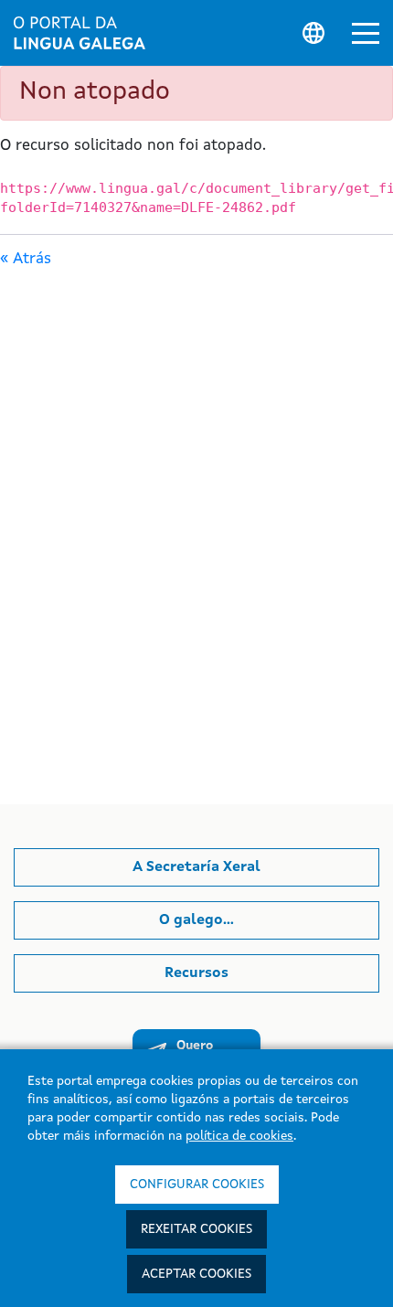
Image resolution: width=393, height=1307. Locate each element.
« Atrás (25, 259)
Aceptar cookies (196, 1274)
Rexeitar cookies (196, 1229)
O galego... (196, 920)
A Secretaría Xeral (196, 867)
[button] (365, 33)
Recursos (196, 973)
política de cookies (239, 1136)
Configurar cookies (197, 1184)
